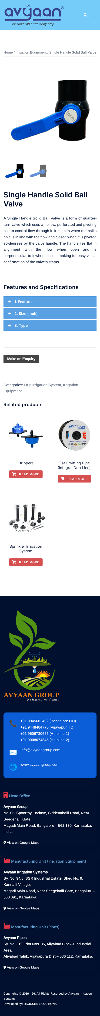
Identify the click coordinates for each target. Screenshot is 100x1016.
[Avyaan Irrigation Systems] (34, 15)
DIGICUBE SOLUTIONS (40, 1004)
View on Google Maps (22, 842)
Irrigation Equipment (31, 52)
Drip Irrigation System (42, 385)
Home (8, 52)
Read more (29, 474)
